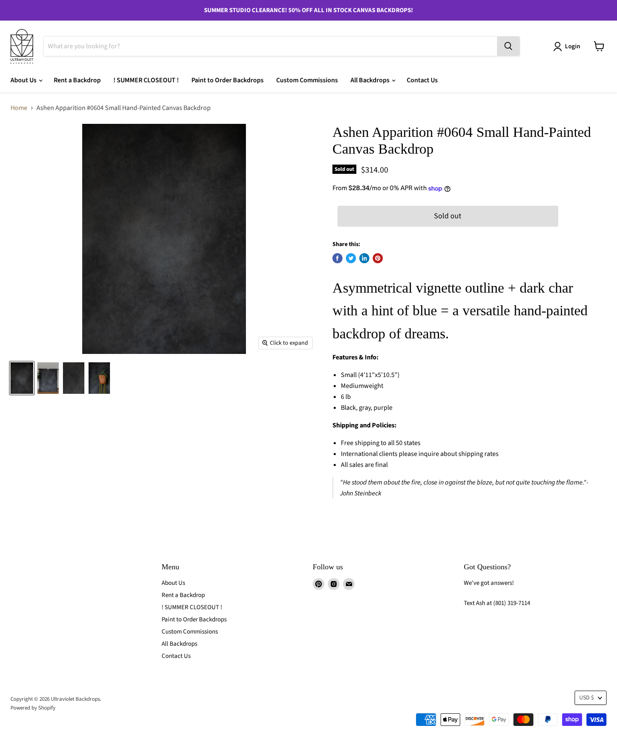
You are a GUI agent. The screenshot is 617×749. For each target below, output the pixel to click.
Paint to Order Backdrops (227, 80)
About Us (24, 80)
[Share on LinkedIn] (364, 258)
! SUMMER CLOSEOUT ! (146, 80)
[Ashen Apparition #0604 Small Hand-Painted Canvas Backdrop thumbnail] (22, 378)
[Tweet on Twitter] (351, 258)
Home (18, 108)
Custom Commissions (307, 80)
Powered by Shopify (32, 708)
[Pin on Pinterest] (378, 258)
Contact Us (422, 80)
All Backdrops (370, 80)
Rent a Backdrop (77, 80)
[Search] (508, 46)
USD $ (586, 698)
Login (572, 46)
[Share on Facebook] (337, 258)
